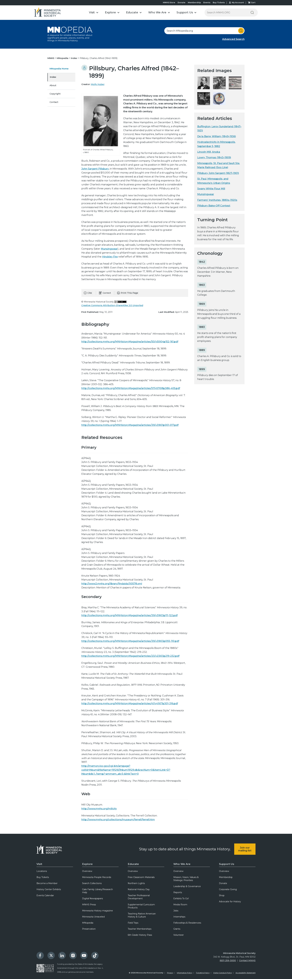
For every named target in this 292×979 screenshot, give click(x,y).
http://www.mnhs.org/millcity (99, 808)
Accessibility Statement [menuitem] (245, 973)
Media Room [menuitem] (180, 904)
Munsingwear (109, 248)
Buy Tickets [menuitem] (42, 877)
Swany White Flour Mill (211, 188)
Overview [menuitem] (87, 871)
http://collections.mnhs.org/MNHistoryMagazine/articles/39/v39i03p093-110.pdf (130, 641)
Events (206, 2)
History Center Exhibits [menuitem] (48, 889)
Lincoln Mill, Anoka (208, 151)
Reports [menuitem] (177, 892)
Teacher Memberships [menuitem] (139, 928)
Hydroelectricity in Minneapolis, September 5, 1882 (216, 144)
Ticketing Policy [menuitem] (203, 973)
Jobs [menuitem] (175, 910)
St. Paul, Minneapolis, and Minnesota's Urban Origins (213, 180)
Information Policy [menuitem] (184, 973)
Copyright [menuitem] (55, 93)
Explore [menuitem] (87, 864)
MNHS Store (169, 2)
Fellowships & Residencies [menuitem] (187, 922)
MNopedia (63, 58)
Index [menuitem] (53, 77)
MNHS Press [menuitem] (89, 904)
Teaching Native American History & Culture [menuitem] (142, 915)
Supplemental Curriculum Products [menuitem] (141, 906)
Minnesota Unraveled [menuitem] (93, 916)
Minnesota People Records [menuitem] (96, 877)
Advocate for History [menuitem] (230, 901)
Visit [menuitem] (39, 864)
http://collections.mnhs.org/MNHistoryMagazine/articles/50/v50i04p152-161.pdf (129, 341)
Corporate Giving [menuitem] (228, 889)
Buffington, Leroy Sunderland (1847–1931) (219, 128)
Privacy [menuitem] (170, 973)
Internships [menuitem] (179, 916)
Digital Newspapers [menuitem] (92, 898)
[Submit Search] (241, 31)
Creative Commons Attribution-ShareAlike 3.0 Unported (112, 305)
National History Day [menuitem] (139, 889)
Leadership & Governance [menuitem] (187, 886)
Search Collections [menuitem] (92, 883)
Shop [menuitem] (221, 895)
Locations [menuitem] (41, 871)
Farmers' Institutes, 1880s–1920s (217, 200)
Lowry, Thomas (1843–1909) (214, 157)
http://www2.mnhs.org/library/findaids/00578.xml (111, 583)
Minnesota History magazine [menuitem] (97, 910)
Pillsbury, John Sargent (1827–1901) (218, 173)
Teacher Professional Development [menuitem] (139, 897)
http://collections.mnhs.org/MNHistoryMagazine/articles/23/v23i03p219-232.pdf (130, 655)
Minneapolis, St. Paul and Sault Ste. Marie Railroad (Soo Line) (218, 165)
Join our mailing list (244, 849)
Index (74, 58)
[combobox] (204, 30)
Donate (181, 2)
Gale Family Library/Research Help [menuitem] (97, 891)
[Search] (252, 13)
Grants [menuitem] (176, 928)
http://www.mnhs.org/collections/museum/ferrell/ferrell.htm (118, 819)
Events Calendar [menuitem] (45, 895)
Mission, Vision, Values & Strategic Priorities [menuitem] (186, 879)
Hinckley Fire (110, 256)
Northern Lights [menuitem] (136, 883)
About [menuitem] (53, 85)
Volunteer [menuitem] (178, 935)
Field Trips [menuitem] (133, 922)
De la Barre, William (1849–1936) (216, 136)
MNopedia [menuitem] (87, 922)
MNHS (51, 58)
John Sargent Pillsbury (95, 168)
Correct (107, 293)
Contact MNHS (247, 960)
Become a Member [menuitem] (46, 883)
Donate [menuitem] (223, 883)
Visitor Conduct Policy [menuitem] (222, 973)
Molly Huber (97, 84)
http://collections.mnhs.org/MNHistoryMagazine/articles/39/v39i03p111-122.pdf (129, 615)
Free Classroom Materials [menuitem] (141, 877)
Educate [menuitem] (133, 864)
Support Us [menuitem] (226, 864)
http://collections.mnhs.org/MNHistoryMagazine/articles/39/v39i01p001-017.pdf (130, 425)
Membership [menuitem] (226, 877)
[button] (94, 12)
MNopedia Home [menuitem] (59, 68)
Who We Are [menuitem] (181, 864)
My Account (238, 2)
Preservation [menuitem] (89, 928)
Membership (194, 2)
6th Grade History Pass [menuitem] (140, 935)
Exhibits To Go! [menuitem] (181, 898)
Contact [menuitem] (54, 102)
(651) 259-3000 (228, 960)
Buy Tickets (219, 2)
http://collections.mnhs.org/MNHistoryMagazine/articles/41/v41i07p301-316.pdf (129, 703)
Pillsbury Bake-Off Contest (213, 205)
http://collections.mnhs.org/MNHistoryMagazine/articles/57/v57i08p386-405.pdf (130, 388)
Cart (253, 2)
